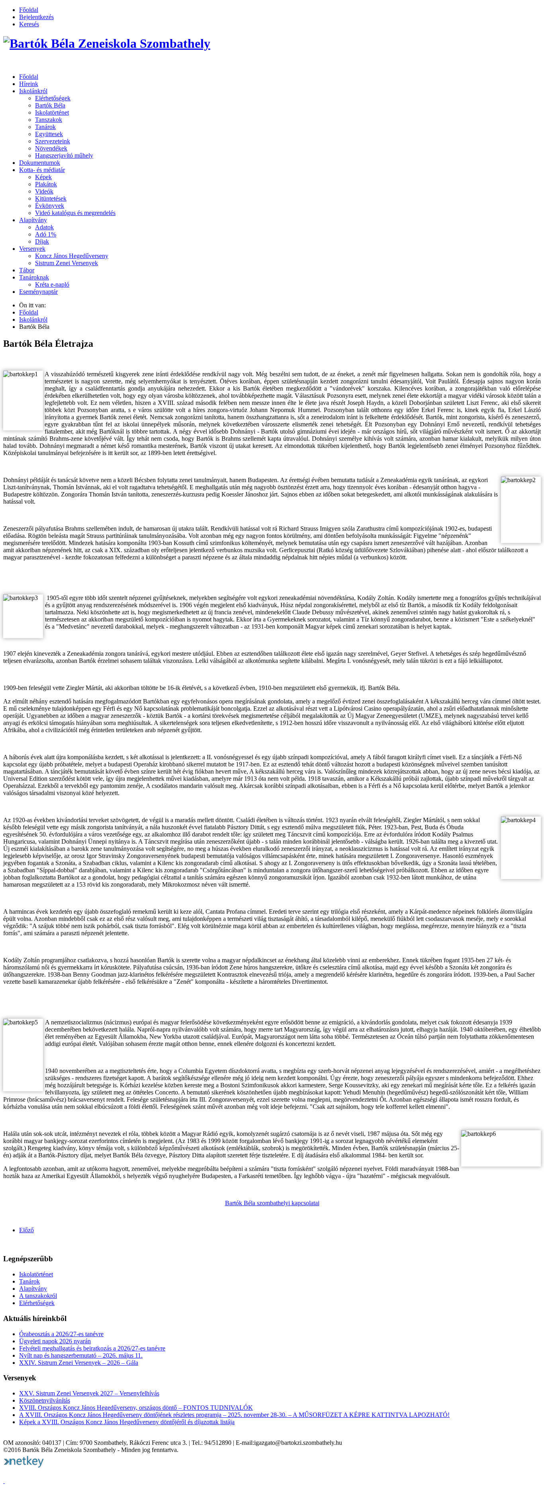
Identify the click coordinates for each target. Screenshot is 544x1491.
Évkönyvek (49, 205)
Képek (43, 177)
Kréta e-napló (52, 284)
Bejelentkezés (36, 17)
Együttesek (49, 134)
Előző (26, 1230)
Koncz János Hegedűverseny (71, 255)
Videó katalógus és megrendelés (75, 212)
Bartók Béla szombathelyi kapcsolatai (272, 1203)
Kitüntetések (51, 198)
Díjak (42, 241)
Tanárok (45, 126)
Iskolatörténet (52, 112)
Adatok (44, 227)
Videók (44, 191)
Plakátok (46, 184)
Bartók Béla (50, 105)
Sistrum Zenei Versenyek (66, 263)
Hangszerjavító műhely (64, 155)
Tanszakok (48, 119)
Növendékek (51, 148)
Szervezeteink (52, 141)
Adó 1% (45, 234)
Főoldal (28, 9)
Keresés (29, 24)
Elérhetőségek (52, 98)
